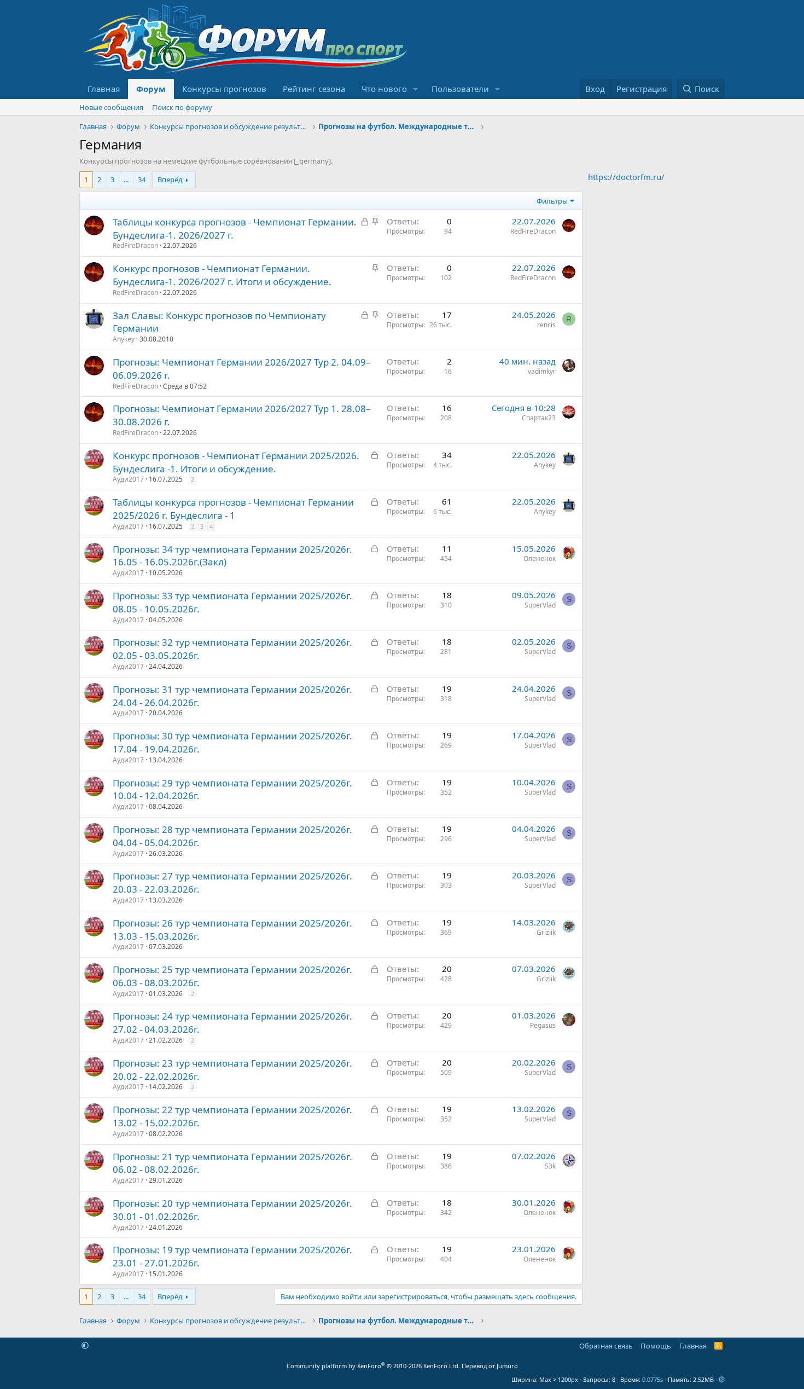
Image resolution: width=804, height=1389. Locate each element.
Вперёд (170, 179)
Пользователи (460, 88)
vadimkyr (542, 371)
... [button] (126, 179)
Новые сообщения (111, 107)
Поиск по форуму (182, 107)
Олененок (539, 558)
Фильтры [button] (552, 201)
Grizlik (546, 932)
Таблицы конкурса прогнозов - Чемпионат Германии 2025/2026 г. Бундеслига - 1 (233, 509)
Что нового (384, 88)
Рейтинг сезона (314, 88)
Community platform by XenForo (373, 1366)
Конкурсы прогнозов (224, 88)
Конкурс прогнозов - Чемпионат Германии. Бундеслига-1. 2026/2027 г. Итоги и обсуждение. (222, 275)
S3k (550, 1166)
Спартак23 (539, 418)
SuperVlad (540, 605)
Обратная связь (606, 1346)
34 (141, 179)
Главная (104, 88)
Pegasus (543, 1025)
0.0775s (652, 1379)
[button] (415, 89)
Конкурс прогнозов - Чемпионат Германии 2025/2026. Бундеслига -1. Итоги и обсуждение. (236, 462)
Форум (151, 88)
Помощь (655, 1346)
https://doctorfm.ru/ (626, 176)
